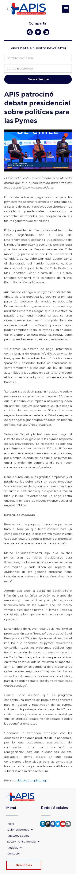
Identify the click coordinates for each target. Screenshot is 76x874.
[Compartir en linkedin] (46, 32)
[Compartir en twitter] (38, 32)
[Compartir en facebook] (30, 32)
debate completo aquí (32, 780)
